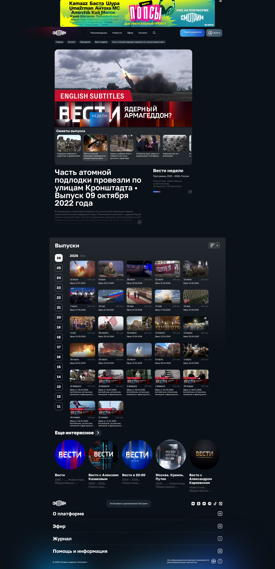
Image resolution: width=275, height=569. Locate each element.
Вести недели (101, 42)
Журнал (62, 538)
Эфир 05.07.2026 (106, 283)
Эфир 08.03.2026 (163, 363)
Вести (60, 475)
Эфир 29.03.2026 (78, 363)
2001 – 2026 (173, 176)
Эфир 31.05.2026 (106, 310)
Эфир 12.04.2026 (162, 336)
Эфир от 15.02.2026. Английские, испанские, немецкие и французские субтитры (110, 393)
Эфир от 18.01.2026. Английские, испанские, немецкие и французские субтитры (82, 424)
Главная (59, 42)
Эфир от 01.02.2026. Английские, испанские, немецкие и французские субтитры (167, 393)
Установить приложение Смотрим (129, 503)
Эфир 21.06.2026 (162, 283)
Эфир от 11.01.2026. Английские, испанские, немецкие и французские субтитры (110, 424)
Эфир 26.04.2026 (106, 336)
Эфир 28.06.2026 (134, 283)
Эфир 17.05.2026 (162, 310)
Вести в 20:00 (133, 475)
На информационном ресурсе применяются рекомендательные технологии (188, 561)
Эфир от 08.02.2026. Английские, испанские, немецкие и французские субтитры (138, 393)
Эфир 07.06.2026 (78, 310)
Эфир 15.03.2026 (134, 363)
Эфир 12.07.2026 (77, 283)
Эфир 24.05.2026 (134, 310)
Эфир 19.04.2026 (134, 336)
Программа (85, 42)
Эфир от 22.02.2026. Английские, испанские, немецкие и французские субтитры (82, 393)
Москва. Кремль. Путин (170, 477)
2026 (82, 255)
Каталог (71, 42)
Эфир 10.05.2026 (191, 310)
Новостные (159, 181)
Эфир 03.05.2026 (78, 336)
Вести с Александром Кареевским (200, 479)
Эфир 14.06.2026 (191, 283)
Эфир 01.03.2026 (191, 363)
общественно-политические (168, 182)
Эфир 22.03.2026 (106, 363)
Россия (185, 176)
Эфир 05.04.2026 (191, 336)
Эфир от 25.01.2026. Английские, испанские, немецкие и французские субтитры (195, 393)
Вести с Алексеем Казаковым (103, 477)
